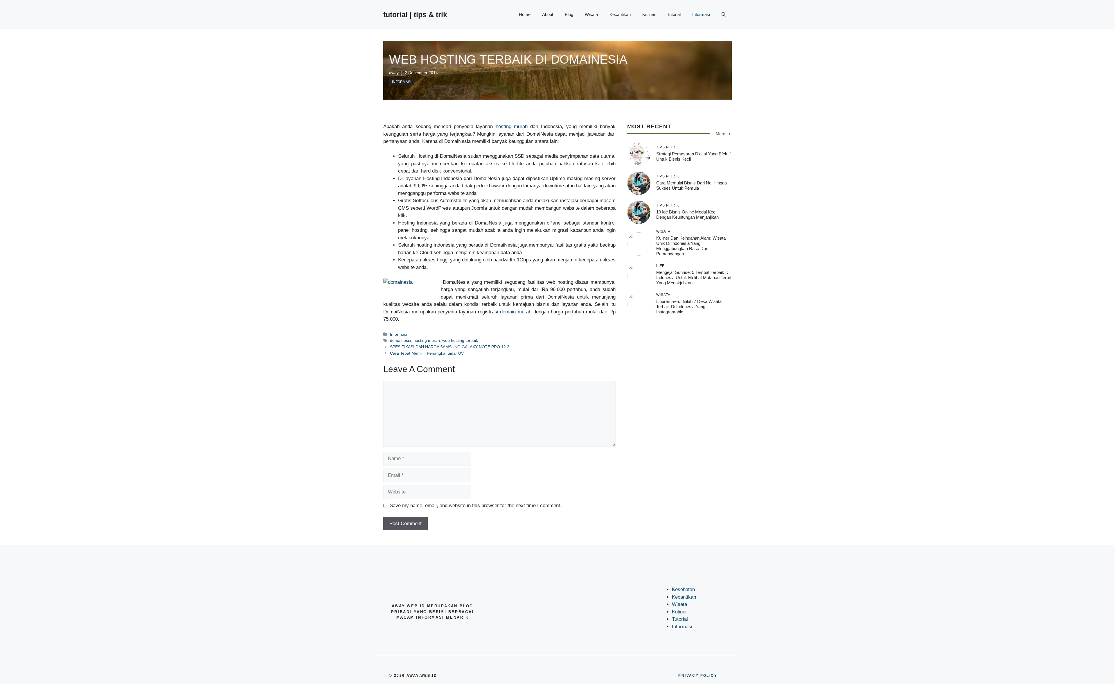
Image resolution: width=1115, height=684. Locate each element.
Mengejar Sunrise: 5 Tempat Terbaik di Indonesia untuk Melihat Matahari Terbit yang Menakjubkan (693, 277)
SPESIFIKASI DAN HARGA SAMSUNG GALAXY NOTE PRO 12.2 (449, 346)
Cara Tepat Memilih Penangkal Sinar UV (427, 353)
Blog (569, 14)
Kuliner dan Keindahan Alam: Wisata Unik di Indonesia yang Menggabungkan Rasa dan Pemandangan (691, 246)
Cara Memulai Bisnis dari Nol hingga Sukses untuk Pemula (691, 185)
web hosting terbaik (460, 340)
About (547, 14)
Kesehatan (683, 589)
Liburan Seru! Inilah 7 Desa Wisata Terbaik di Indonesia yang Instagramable (689, 306)
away (394, 72)
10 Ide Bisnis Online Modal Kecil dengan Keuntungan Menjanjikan (687, 214)
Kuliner (648, 14)
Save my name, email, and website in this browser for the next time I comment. (476, 505)
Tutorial (674, 14)
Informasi (701, 14)
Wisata (591, 14)
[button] (724, 14)
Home (524, 14)
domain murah (515, 312)
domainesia (400, 340)
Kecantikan (620, 14)
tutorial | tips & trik (415, 14)
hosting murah (512, 126)
